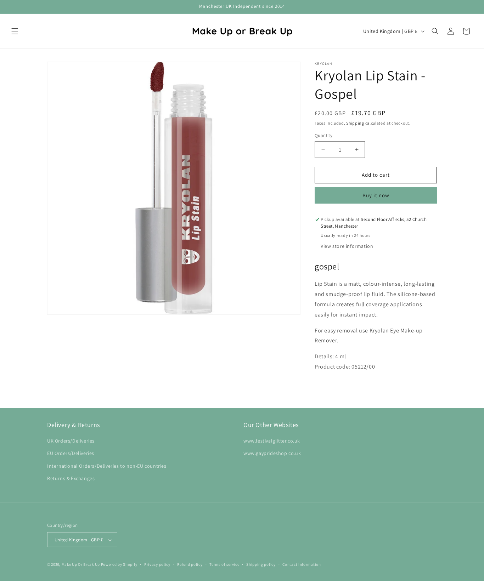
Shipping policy (261, 564)
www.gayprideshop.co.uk (272, 453)
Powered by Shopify (119, 564)
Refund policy (189, 564)
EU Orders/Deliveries (70, 453)
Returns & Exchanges (71, 478)
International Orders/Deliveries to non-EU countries (107, 466)
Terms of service (224, 564)
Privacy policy (157, 564)
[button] (15, 31)
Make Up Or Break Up (81, 564)
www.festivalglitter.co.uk (271, 441)
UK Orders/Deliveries (71, 441)
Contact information (301, 564)
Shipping (355, 123)
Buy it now (375, 195)
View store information (347, 246)
